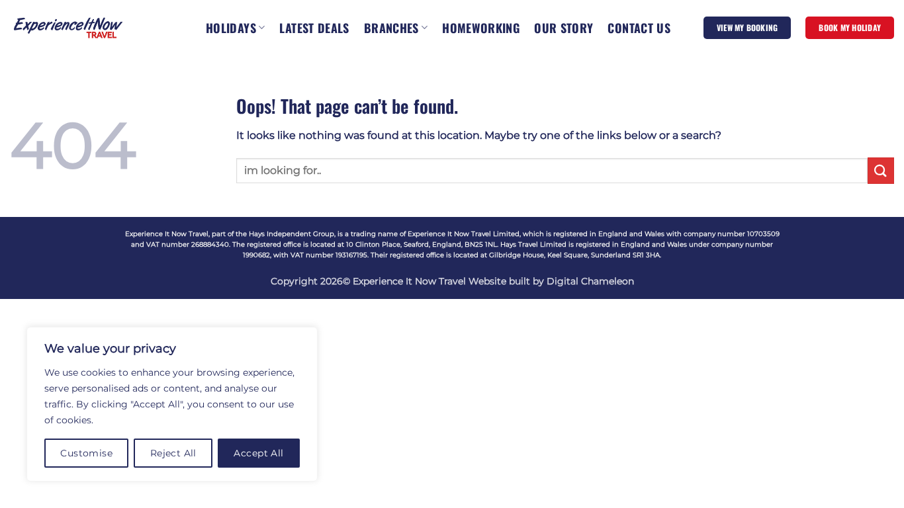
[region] (172, 404)
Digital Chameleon (590, 281)
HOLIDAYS (231, 27)
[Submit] (881, 170)
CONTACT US (639, 27)
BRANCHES (391, 27)
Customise (86, 453)
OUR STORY (563, 27)
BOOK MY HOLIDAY (850, 27)
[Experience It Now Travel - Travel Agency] (68, 27)
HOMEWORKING (481, 27)
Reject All (173, 453)
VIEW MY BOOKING (747, 27)
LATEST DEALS (314, 27)
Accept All (258, 453)
